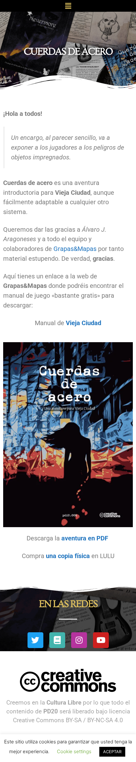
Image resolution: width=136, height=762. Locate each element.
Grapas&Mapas (74, 249)
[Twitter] (35, 640)
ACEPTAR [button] (112, 751)
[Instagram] (79, 640)
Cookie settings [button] (74, 751)
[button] (68, 6)
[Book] (57, 640)
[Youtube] (101, 640)
